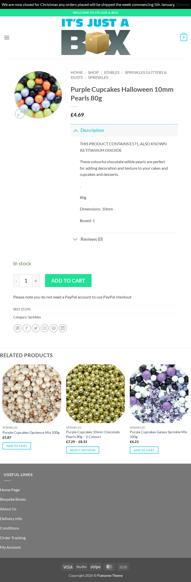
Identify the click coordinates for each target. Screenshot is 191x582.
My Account (10, 547)
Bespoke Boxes (13, 499)
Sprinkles (98, 77)
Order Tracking (13, 537)
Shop (93, 72)
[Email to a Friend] (45, 328)
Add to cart (68, 281)
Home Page (10, 489)
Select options (83, 450)
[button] (7, 37)
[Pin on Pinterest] (53, 328)
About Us (8, 508)
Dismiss (182, 4)
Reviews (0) (92, 239)
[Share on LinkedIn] (63, 328)
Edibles (111, 72)
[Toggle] (75, 130)
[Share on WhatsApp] (18, 328)
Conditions (9, 528)
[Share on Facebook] (27, 328)
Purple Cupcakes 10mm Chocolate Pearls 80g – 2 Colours (93, 434)
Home (77, 72)
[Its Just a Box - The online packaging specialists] (96, 37)
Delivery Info (11, 518)
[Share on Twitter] (36, 328)
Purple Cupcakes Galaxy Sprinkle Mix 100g (158, 434)
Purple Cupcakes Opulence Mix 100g (30, 432)
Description (92, 130)
